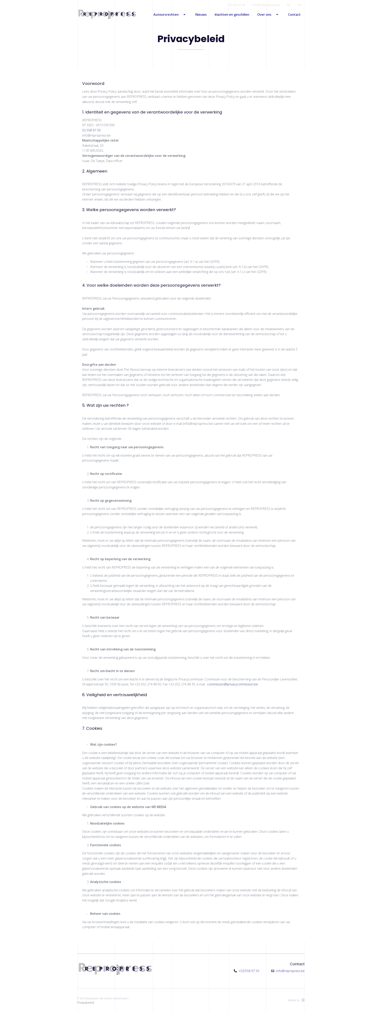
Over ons (264, 14)
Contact (294, 14)
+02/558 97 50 (249, 971)
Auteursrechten (166, 14)
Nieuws (201, 14)
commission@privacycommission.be (232, 684)
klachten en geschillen (232, 14)
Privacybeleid (85, 1002)
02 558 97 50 (237, 5)
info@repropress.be (266, 5)
